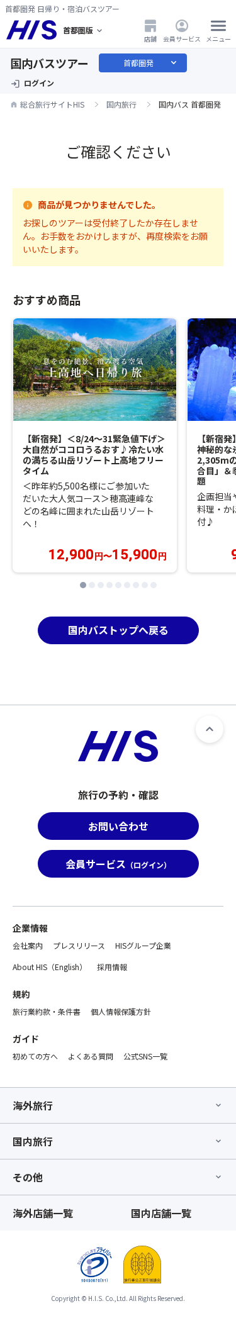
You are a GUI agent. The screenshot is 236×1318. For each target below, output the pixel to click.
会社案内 (28, 945)
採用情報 (112, 966)
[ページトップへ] (209, 729)
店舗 (150, 38)
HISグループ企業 (143, 945)
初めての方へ (35, 1056)
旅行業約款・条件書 (47, 1011)
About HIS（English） (50, 966)
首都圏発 (151, 63)
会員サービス (182, 38)
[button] (83, 585)
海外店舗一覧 (43, 1212)
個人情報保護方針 (121, 1011)
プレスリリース (79, 945)
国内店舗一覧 (161, 1212)
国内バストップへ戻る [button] (118, 629)
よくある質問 (90, 1056)
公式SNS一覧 (145, 1056)
